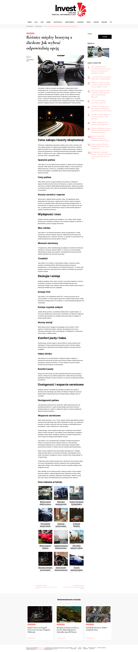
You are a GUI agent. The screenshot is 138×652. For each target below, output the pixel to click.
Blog (36, 22)
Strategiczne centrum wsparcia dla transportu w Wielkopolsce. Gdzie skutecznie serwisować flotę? (101, 109)
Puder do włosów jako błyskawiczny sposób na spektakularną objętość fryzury (100, 138)
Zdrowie (96, 22)
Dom (42, 22)
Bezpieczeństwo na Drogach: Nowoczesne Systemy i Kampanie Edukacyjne (39, 630)
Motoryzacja (58, 22)
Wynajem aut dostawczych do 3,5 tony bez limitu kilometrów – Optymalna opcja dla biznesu (68, 630)
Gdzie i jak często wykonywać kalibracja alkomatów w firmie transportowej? (100, 146)
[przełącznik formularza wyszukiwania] (111, 22)
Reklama (104, 22)
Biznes (30, 22)
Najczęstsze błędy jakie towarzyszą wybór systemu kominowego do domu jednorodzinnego (101, 130)
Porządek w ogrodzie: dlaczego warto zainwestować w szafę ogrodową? (100, 116)
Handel (48, 22)
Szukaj (90, 33)
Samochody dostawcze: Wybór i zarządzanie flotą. (96, 629)
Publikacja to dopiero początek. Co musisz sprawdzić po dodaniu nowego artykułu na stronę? (100, 85)
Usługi (88, 22)
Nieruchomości (69, 22)
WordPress (55, 649)
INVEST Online (41, 647)
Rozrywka (80, 22)
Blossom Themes (40, 649)
